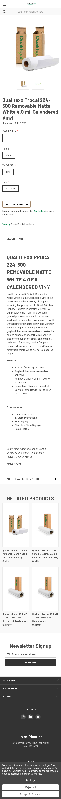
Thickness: (8, 165)
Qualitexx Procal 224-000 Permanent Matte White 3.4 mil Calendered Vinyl (15, 554)
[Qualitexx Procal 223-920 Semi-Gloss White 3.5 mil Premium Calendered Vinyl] (45, 525)
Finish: (6, 149)
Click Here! (25, 456)
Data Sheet (14, 464)
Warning (6, 224)
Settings (30, 780)
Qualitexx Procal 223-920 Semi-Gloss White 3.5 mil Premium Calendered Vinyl (45, 554)
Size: (5, 182)
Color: (9, 131)
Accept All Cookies (30, 794)
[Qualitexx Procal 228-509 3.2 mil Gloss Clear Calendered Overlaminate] (15, 588)
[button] (30, 239)
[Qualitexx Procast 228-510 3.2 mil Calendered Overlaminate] (45, 588)
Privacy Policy (35, 773)
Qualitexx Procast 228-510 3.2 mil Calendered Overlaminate (45, 617)
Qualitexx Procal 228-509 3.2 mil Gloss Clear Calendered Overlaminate (15, 617)
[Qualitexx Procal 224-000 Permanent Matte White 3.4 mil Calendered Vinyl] (15, 525)
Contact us (39, 211)
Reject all (30, 787)
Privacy (30, 761)
